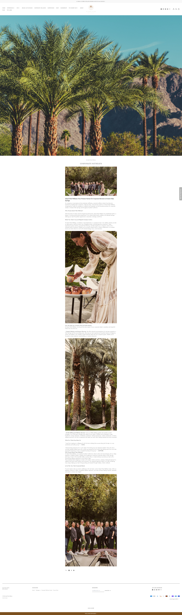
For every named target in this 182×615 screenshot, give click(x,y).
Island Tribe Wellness (5, 588)
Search (33, 590)
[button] (91, 613)
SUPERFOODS (51, 8)
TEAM (3, 10)
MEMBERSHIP (64, 8)
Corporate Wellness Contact (46, 590)
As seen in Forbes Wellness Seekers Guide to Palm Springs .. (91, 1)
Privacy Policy (55, 590)
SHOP (57, 8)
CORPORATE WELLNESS (40, 8)
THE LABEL (9, 10)
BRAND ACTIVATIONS (27, 8)
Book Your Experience (180, 194)
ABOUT (81, 8)
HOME (3, 8)
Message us (38, 590)
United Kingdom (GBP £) (174, 599)
